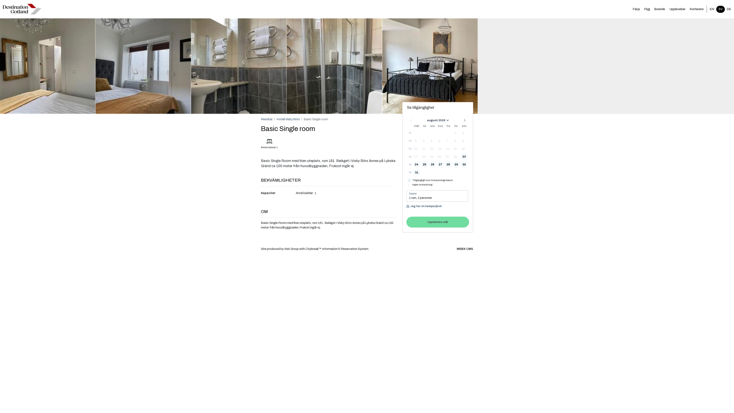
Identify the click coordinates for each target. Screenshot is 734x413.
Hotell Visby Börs (288, 119)
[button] (464, 120)
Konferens (697, 9)
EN (712, 9)
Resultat (267, 119)
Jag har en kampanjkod (426, 206)
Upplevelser (677, 9)
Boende (659, 9)
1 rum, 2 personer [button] (420, 197)
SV (721, 9)
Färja (636, 9)
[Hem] (22, 9)
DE (729, 9)
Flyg (647, 9)
